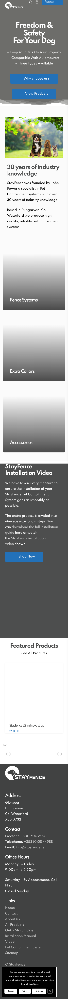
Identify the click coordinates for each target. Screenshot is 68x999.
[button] (52, 2)
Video (10, 941)
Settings (39, 991)
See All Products (34, 653)
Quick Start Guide (19, 930)
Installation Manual (20, 936)
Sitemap (11, 953)
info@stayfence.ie (30, 847)
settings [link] (35, 984)
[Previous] (8, 754)
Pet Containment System (24, 947)
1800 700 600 (33, 836)
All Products (14, 925)
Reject (24, 991)
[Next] (59, 754)
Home (10, 908)
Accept (11, 991)
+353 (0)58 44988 (38, 842)
